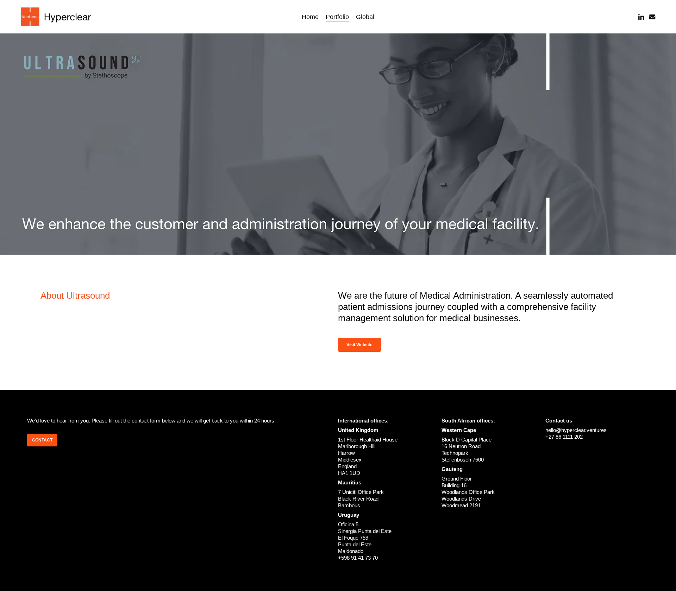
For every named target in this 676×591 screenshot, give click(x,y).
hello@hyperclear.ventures (576, 430)
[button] (359, 345)
